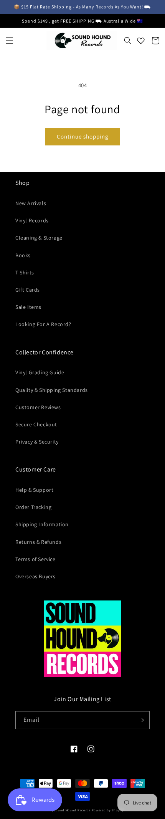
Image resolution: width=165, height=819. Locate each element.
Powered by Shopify (108, 810)
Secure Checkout (36, 424)
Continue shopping (83, 136)
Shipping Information (42, 524)
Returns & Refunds (38, 541)
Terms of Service (35, 559)
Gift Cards (27, 289)
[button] (9, 40)
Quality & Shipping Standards (51, 390)
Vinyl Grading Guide (39, 372)
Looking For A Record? (43, 324)
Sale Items (28, 306)
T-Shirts (24, 272)
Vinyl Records (32, 220)
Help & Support (34, 489)
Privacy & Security (37, 441)
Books (23, 255)
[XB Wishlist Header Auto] (140, 40)
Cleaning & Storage (39, 237)
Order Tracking (33, 507)
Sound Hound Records (72, 810)
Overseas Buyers (35, 576)
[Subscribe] (140, 720)
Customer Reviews (38, 407)
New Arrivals (30, 203)
